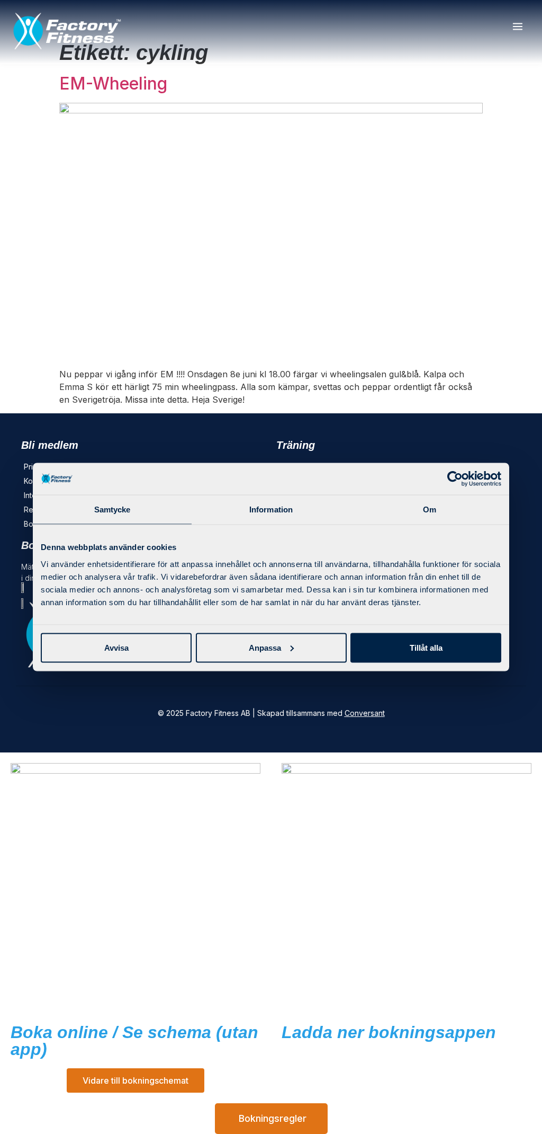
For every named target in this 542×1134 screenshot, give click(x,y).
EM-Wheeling (113, 83)
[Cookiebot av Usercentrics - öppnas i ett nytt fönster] (455, 479)
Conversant (365, 712)
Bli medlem (49, 445)
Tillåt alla (426, 647)
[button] (517, 27)
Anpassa (265, 647)
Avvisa (116, 647)
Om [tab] (429, 509)
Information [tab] (271, 509)
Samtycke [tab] (112, 509)
